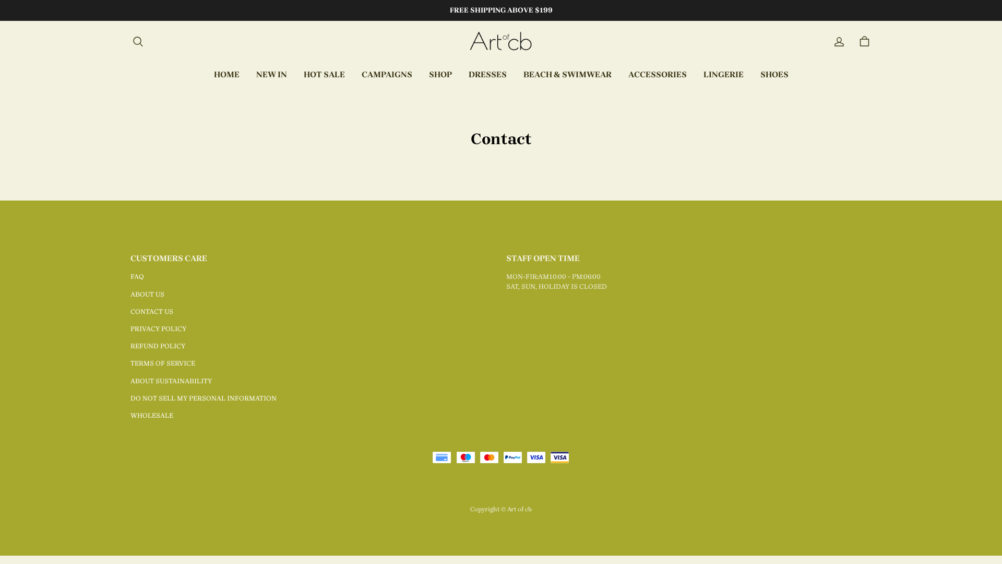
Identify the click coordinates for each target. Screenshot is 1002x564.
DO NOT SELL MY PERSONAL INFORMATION (203, 398)
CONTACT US (151, 311)
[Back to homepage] (501, 41)
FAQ (137, 276)
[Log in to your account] (839, 41)
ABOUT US (147, 294)
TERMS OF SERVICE (162, 363)
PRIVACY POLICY (158, 329)
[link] (387, 75)
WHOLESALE (151, 415)
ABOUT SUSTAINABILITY (171, 381)
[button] (137, 41)
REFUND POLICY (157, 346)
